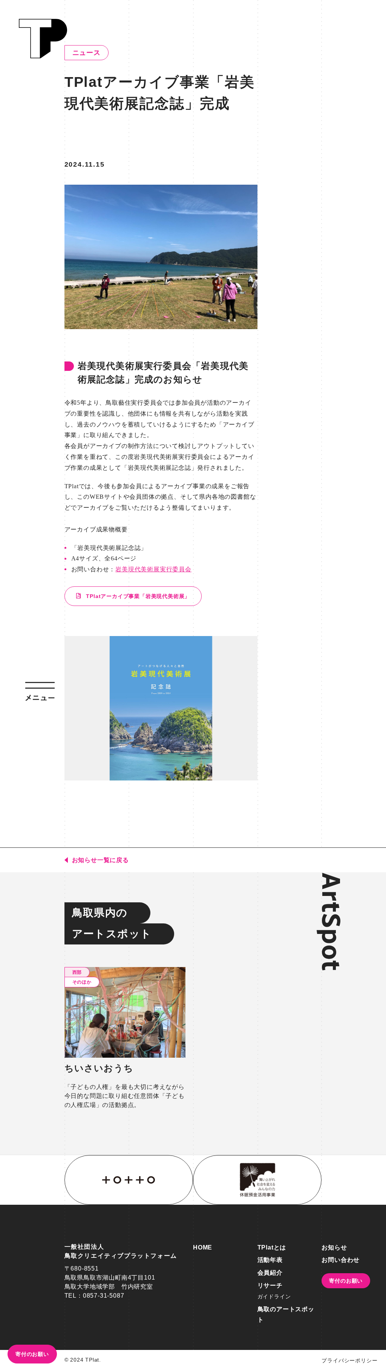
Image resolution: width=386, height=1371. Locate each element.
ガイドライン (274, 1297)
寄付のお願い (32, 1354)
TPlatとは (271, 1247)
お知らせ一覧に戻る (100, 860)
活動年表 (270, 1260)
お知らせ (334, 1247)
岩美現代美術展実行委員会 (153, 569)
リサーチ (270, 1285)
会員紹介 (270, 1272)
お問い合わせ (341, 1260)
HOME (202, 1247)
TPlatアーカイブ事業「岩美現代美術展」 (137, 596)
